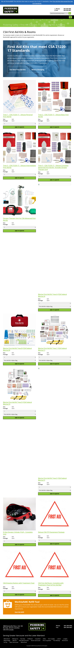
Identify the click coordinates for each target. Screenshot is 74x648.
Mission (15, 640)
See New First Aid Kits (18, 70)
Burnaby (22, 639)
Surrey (5, 642)
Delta (44, 639)
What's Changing (38, 70)
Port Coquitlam (47, 640)
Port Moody (56, 640)
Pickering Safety (10, 24)
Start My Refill (19, 612)
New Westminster (24, 640)
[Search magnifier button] (70, 13)
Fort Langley (51, 639)
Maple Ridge (7, 640)
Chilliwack (30, 639)
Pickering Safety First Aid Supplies (40, 645)
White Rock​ (24, 642)
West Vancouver (14, 642)
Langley (65, 639)
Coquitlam (38, 639)
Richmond (65, 640)
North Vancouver (35, 640)
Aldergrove (15, 639)
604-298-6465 (67, 9)
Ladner (59, 639)
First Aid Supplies (28, 24)
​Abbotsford (7, 639)
